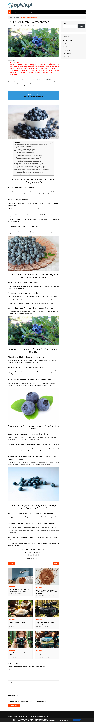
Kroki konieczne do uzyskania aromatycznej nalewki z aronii (30, 172)
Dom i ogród (15, 12)
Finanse (21, 12)
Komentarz (11, 669)
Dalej (55, 563)
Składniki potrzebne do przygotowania (25, 146)
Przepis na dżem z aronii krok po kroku (25, 153)
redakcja (11, 25)
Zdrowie (43, 12)
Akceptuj (77, 719)
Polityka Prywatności (64, 720)
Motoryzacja (37, 12)
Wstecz (12, 563)
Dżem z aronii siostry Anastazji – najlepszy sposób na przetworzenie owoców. (33, 150)
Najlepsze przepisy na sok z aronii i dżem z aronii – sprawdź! (29, 157)
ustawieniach (53, 720)
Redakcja (49, 12)
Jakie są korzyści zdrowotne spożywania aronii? (27, 160)
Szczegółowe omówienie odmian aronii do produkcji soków (29, 164)
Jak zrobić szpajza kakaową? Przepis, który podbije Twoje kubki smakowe (46, 591)
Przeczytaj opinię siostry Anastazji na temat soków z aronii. (29, 163)
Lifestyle (31, 12)
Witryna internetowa (12, 695)
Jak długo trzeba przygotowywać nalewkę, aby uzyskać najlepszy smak (32, 174)
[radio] (28, 555)
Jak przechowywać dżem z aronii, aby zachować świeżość (29, 155)
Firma (25, 12)
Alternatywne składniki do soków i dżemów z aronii (28, 158)
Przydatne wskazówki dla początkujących (26, 149)
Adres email (11, 689)
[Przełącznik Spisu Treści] (50, 142)
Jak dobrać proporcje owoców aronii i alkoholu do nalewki (29, 171)
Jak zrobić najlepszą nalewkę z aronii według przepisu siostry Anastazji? (32, 169)
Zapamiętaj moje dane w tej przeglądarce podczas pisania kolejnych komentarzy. (27, 701)
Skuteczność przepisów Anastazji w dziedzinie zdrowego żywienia (31, 166)
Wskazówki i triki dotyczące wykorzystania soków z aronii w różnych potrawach (34, 167)
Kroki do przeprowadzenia (22, 147)
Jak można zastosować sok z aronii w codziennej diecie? (29, 161)
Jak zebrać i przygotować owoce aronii (25, 152)
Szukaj (64, 23)
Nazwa (10, 682)
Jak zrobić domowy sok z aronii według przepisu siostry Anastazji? (31, 144)
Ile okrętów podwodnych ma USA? (33, 96)
